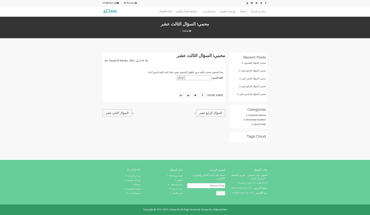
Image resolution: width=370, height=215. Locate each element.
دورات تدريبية (177, 189)
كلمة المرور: (217, 77)
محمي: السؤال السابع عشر (254, 86)
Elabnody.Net (220, 209)
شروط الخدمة (135, 193)
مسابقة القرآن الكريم (186, 11)
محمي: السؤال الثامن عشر (254, 78)
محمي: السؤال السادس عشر (253, 94)
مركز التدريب (209, 11)
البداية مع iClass (176, 176)
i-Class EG (174, 209)
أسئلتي (180, 180)
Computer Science (257, 115)
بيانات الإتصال (165, 11)
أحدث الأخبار (177, 193)
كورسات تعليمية (228, 11)
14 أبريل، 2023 (136, 60)
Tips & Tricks (260, 124)
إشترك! (221, 193)
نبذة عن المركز (258, 11)
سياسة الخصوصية (133, 189)
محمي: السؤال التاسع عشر (253, 70)
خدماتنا (243, 11)
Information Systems (256, 119)
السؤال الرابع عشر (210, 113)
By (106, 60)
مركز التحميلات (176, 184)
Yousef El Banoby (118, 60)
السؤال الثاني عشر (117, 113)
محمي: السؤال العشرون (255, 63)
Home (185, 31)
